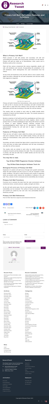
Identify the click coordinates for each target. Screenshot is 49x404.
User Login (5, 386)
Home (17, 23)
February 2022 (7, 323)
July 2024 (6, 299)
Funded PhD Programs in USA (32, 309)
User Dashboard (6, 387)
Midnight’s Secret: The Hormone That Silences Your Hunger (12, 281)
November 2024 (7, 296)
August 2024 (7, 298)
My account (27, 384)
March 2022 (6, 321)
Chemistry (27, 299)
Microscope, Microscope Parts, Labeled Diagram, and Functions (34, 275)
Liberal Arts (27, 318)
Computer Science (29, 302)
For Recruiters (28, 382)
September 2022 (8, 315)
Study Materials (11, 27)
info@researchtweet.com (10, 367)
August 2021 (7, 332)
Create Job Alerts (7, 391)
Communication (28, 301)
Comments (5, 222)
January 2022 (7, 324)
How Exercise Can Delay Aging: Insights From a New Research (13, 284)
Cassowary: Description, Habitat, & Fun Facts (34, 284)
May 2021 (6, 337)
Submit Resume (6, 389)
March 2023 (6, 310)
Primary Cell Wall (10, 207)
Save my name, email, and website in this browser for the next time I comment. (12, 242)
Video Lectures (28, 341)
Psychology (27, 327)
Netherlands (28, 319)
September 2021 (8, 330)
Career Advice (28, 298)
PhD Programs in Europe (30, 324)
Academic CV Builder (29, 371)
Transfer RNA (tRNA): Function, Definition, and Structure (33, 287)
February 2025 (7, 293)
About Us (27, 363)
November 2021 (7, 327)
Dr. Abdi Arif (28, 283)
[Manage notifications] (46, 401)
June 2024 (6, 301)
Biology (23, 23)
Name (4, 234)
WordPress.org (7, 352)
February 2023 (7, 312)
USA (26, 338)
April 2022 (6, 319)
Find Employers (6, 382)
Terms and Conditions (30, 366)
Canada (27, 296)
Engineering (28, 307)
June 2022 (6, 316)
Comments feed (7, 350)
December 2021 (7, 326)
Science (27, 330)
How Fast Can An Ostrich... (15, 213)
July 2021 (6, 333)
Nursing (27, 323)
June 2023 (6, 305)
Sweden (27, 335)
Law (26, 316)
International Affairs (29, 313)
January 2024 (7, 302)
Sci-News (27, 329)
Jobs (26, 315)
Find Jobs (5, 380)
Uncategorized (28, 337)
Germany (27, 310)
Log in (5, 347)
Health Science (28, 312)
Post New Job (28, 380)
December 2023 (7, 304)
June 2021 (6, 335)
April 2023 (6, 309)
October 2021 (7, 329)
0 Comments (21, 27)
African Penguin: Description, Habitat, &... (32, 214)
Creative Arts (28, 304)
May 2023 (6, 307)
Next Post (36, 216)
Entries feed (6, 348)
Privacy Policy (28, 368)
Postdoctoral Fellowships (31, 326)
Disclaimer (27, 364)
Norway (27, 321)
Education (27, 305)
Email (25, 234)
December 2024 (7, 294)
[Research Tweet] (12, 5)
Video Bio (27, 340)
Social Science (28, 332)
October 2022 (7, 313)
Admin (14, 259)
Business (27, 294)
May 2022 (6, 318)
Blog (26, 370)
